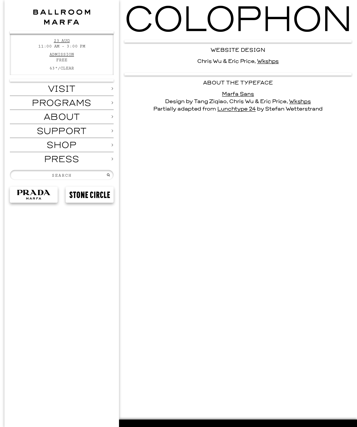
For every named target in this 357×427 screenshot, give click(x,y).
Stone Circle (90, 195)
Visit (61, 89)
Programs (61, 103)
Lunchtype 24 (236, 109)
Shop (62, 145)
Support (62, 131)
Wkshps (268, 61)
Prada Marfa (34, 195)
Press (61, 159)
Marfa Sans (238, 94)
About (62, 117)
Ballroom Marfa (62, 17)
